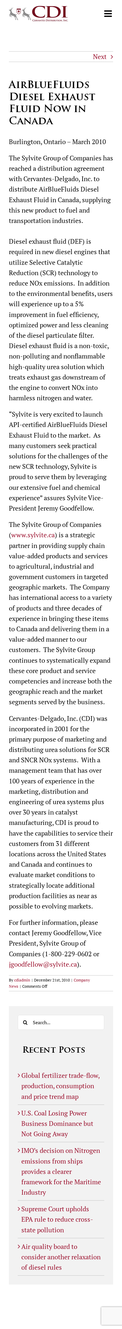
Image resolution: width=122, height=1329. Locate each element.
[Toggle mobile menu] (108, 13)
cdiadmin (22, 980)
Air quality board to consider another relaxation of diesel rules (61, 1256)
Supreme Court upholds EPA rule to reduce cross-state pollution (57, 1219)
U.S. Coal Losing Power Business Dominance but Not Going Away (57, 1123)
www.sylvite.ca (33, 534)
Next (100, 56)
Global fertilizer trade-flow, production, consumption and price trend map (60, 1085)
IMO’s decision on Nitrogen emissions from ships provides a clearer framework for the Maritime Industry (61, 1171)
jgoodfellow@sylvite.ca (43, 964)
